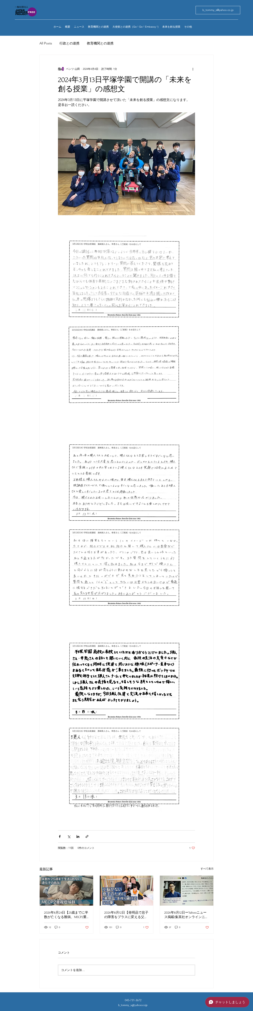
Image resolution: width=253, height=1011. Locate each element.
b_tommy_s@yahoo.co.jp (132, 1005)
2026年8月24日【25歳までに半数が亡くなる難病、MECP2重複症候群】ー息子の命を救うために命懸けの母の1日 (66, 915)
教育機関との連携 (100, 43)
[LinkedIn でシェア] (78, 836)
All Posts (45, 43)
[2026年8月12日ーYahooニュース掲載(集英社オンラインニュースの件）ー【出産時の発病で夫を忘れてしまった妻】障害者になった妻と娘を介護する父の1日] (186, 891)
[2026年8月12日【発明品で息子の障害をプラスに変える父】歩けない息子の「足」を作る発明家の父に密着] (126, 891)
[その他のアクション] (193, 69)
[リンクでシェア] (87, 836)
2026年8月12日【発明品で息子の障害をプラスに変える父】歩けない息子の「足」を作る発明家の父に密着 (126, 915)
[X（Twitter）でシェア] (69, 836)
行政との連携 (69, 43)
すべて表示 (207, 868)
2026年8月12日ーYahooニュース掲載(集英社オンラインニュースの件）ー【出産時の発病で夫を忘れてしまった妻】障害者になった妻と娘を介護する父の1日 (186, 915)
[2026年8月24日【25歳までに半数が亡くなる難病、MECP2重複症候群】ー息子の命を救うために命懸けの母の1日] (66, 891)
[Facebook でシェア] (59, 836)
